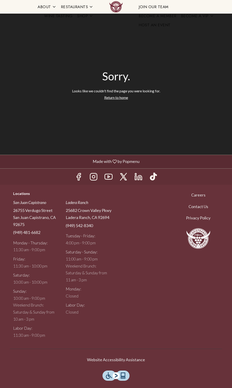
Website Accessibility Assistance (116, 359)
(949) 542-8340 (79, 225)
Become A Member (157, 16)
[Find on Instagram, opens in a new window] (93, 178)
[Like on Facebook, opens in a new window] (79, 178)
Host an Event (155, 25)
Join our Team (154, 7)
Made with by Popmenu (71, 162)
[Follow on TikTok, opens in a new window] (153, 178)
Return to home (116, 97)
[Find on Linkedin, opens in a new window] (138, 178)
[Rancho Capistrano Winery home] (116, 6)
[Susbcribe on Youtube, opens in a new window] (108, 178)
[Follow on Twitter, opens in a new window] (123, 178)
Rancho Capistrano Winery (198, 238)
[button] (47, 6)
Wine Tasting (58, 16)
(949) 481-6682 (26, 232)
